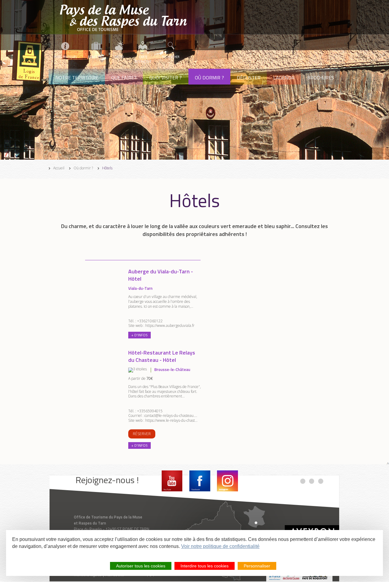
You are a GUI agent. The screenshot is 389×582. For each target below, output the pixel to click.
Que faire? (123, 77)
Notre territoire (76, 77)
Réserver (142, 433)
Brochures (320, 77)
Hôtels (107, 168)
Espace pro (96, 57)
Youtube (172, 480)
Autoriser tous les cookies (140, 565)
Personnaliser (257, 565)
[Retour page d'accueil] (126, 17)
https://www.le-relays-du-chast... (171, 420)
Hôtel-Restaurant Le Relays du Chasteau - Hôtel (161, 356)
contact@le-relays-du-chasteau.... (170, 415)
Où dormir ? (209, 77)
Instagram (227, 480)
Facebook (199, 480)
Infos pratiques (65, 57)
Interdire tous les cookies (205, 565)
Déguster (248, 77)
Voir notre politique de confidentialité (220, 546)
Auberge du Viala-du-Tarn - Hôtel (160, 275)
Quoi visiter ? (165, 77)
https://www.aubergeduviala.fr (169, 325)
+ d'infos (139, 335)
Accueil (58, 168)
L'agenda (283, 77)
